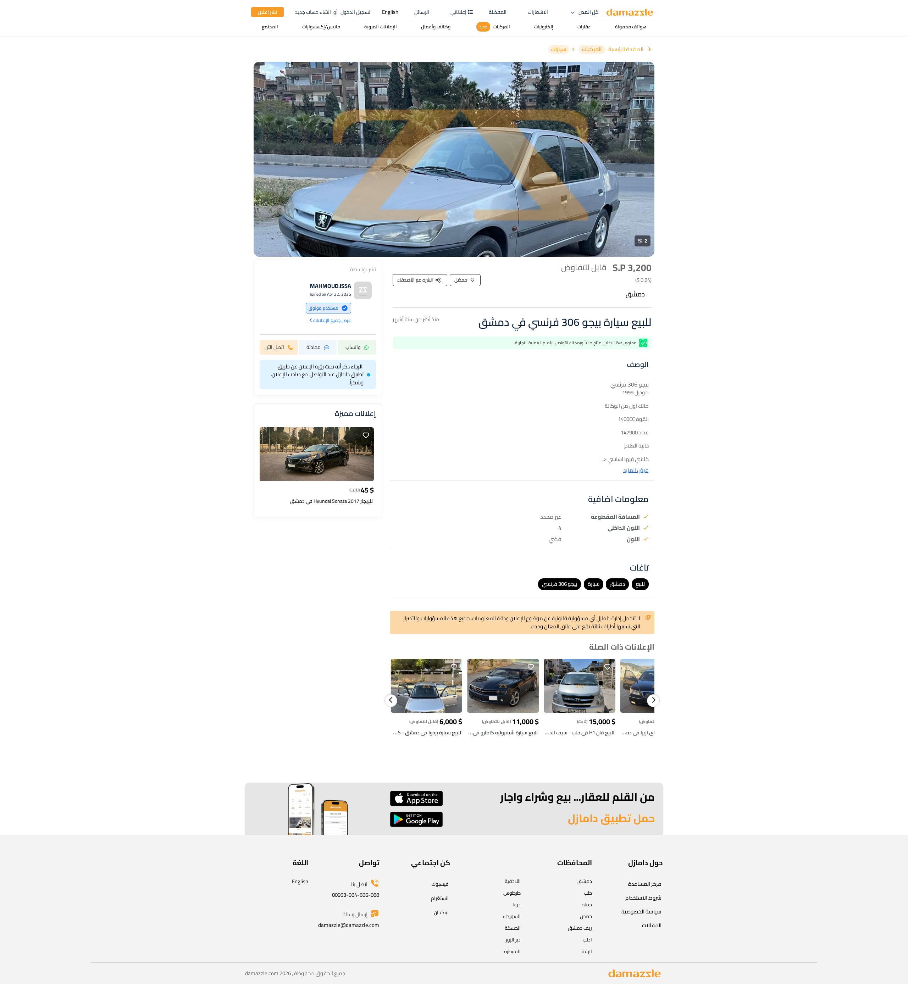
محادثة (313, 347)
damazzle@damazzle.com (348, 925)
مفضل (460, 280)
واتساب (353, 347)
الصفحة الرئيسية (625, 49)
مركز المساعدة (644, 884)
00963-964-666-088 (355, 895)
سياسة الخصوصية (641, 911)
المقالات (651, 925)
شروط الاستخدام (643, 898)
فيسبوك (440, 884)
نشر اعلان (267, 12)
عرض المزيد (635, 470)
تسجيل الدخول (355, 12)
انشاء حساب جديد (313, 12)
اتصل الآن (274, 347)
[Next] (653, 700)
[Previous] (390, 700)
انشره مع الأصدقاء (415, 280)
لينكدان (441, 912)
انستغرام (440, 898)
